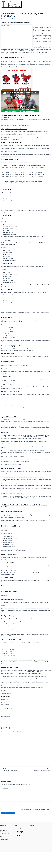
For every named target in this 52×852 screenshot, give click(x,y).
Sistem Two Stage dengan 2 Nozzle (11, 142)
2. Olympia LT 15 (6, 215)
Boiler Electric (20, 831)
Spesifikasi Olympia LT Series (9, 159)
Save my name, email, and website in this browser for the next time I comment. (33, 809)
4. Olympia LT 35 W (6, 263)
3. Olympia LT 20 (6, 240)
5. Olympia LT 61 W (6, 290)
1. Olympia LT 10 (6, 189)
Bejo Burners (20, 830)
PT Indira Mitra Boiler (5, 696)
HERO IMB (7, 721)
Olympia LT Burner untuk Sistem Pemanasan (14, 129)
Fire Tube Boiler (20, 832)
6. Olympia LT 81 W (6, 317)
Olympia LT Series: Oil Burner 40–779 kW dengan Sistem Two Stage (20, 115)
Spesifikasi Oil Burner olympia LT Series (12, 57)
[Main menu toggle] (49, 4)
